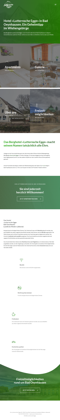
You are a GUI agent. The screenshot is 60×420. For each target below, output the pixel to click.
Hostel (44, 165)
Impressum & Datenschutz (35, 414)
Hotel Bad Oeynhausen (31, 412)
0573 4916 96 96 (24, 414)
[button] (55, 4)
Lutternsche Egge (13, 155)
